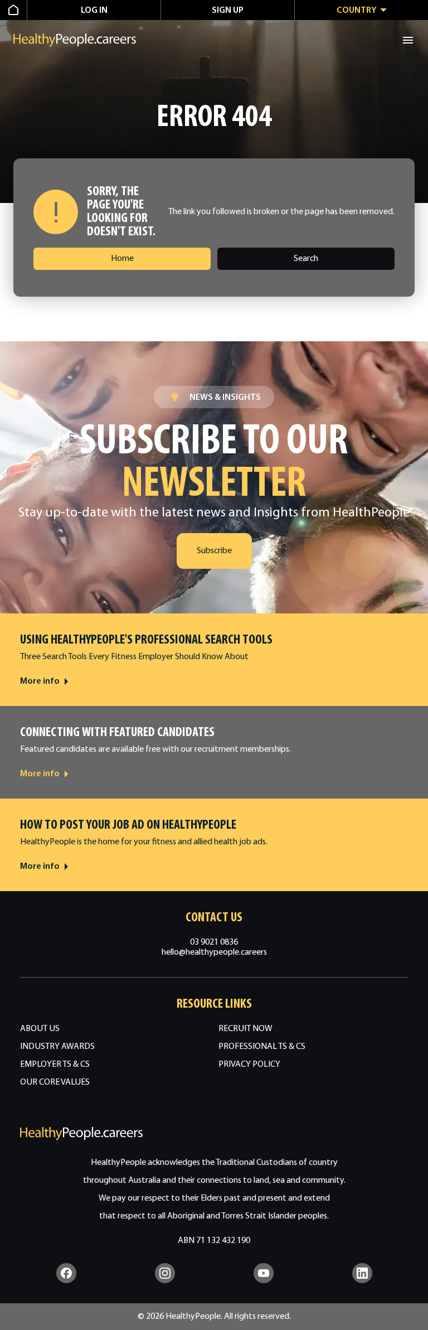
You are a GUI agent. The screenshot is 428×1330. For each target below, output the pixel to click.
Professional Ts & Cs (261, 1046)
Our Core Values (55, 1082)
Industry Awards (57, 1046)
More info (40, 681)
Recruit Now (245, 1028)
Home (122, 258)
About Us (40, 1028)
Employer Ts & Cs (55, 1064)
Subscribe (214, 550)
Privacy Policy (249, 1064)
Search (306, 258)
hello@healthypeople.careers (214, 952)
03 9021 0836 (214, 942)
